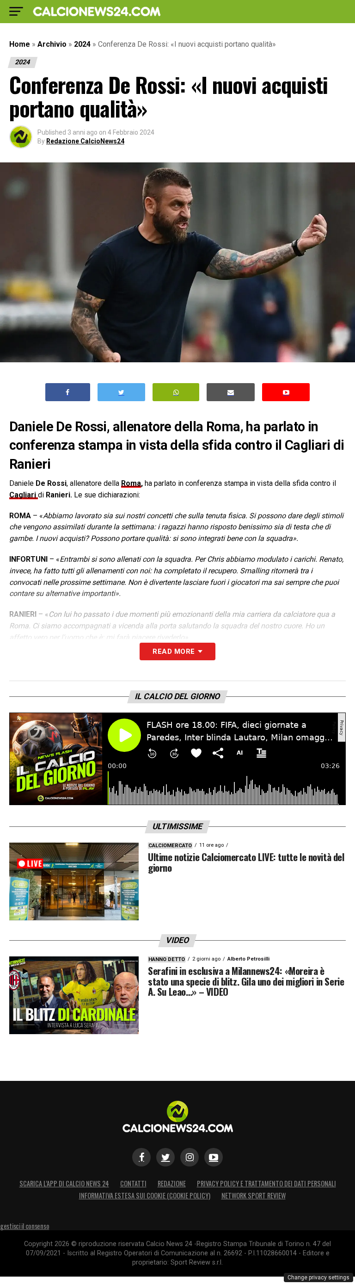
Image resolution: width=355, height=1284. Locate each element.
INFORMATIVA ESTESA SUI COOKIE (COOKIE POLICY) (144, 1195)
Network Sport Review (253, 1195)
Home (19, 44)
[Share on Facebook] (68, 392)
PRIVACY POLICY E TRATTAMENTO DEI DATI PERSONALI (266, 1183)
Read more (174, 651)
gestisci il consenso (24, 1226)
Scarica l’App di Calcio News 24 (64, 1183)
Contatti (133, 1183)
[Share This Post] (176, 392)
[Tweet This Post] (121, 392)
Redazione (172, 1183)
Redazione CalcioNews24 (85, 141)
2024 (82, 44)
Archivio (52, 44)
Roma (131, 483)
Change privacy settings (318, 1277)
